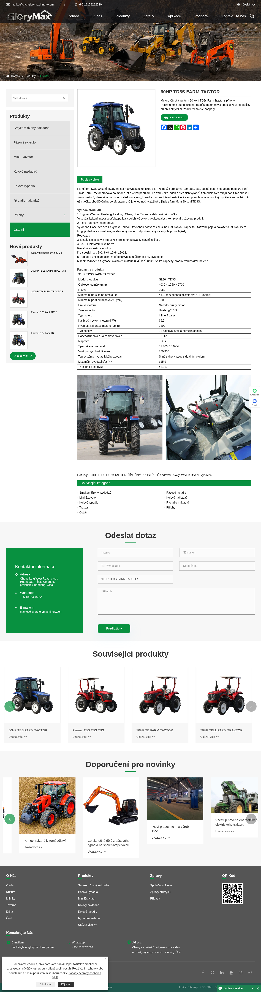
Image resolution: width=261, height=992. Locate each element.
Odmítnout (45, 984)
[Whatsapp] (250, 972)
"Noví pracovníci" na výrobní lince (159, 829)
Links (182, 987)
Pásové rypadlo (25, 142)
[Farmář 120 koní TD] (18, 340)
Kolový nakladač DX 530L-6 (46, 252)
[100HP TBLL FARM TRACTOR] (18, 277)
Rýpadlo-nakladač (26, 200)
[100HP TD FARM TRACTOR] (18, 298)
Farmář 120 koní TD (42, 332)
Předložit (114, 628)
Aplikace (174, 16)
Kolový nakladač (25, 171)
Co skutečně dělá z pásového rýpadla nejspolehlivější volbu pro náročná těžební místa (98, 843)
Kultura (10, 891)
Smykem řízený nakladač (31, 128)
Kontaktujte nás (233, 16)
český (246, 4)
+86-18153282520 (89, 4)
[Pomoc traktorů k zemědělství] (34, 805)
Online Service (233, 988)
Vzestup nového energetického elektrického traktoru (225, 822)
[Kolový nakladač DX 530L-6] (18, 258)
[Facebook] (203, 972)
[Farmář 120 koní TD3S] (18, 319)
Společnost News (161, 885)
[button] (9, 706)
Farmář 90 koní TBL (217, 730)
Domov (73, 16)
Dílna (9, 911)
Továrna (11, 905)
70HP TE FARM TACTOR (93, 730)
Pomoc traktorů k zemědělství (32, 840)
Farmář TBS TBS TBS (27, 730)
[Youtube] (231, 972)
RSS (203, 987)
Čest (9, 918)
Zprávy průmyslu (160, 891)
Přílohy (19, 215)
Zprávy (148, 16)
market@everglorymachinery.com (30, 4)
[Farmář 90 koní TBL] (226, 695)
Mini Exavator (23, 157)
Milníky (10, 898)
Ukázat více (21, 355)
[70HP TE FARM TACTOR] (98, 695)
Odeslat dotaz (176, 117)
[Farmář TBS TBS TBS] (34, 695)
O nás (97, 16)
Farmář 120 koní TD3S (44, 312)
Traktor (83, 507)
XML (210, 987)
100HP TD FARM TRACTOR (47, 291)
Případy (155, 898)
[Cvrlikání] (212, 972)
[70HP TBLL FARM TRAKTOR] (162, 695)
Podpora (201, 16)
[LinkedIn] (222, 972)
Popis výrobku (90, 179)
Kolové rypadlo (24, 186)
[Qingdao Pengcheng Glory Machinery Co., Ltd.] (29, 16)
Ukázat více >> (20, 736)
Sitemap (192, 987)
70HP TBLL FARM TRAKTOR (160, 730)
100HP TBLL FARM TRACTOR (48, 270)
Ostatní (44, 76)
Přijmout (65, 984)
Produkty (123, 16)
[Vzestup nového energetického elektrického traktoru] (226, 795)
